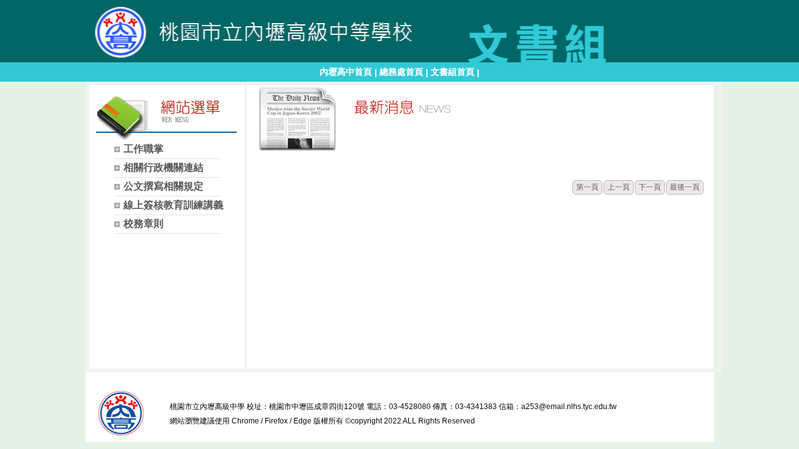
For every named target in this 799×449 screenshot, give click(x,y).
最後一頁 (685, 187)
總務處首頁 (401, 72)
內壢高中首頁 (346, 72)
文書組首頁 (452, 72)
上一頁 (618, 187)
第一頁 (587, 187)
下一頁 (650, 187)
